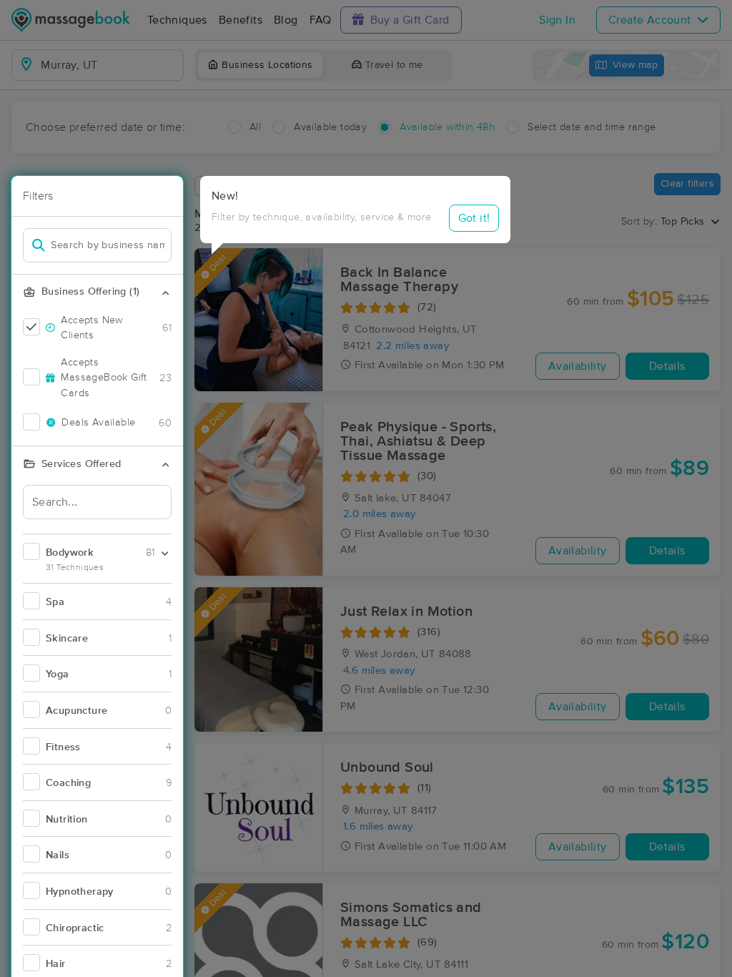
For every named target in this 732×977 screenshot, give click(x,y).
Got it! (474, 218)
